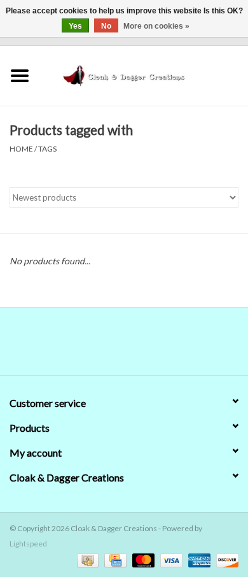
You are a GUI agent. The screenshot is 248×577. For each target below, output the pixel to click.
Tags (47, 148)
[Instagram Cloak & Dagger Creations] (146, 346)
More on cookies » (156, 26)
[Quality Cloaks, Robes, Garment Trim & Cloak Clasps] (143, 74)
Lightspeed (28, 543)
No (106, 26)
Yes (75, 26)
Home (21, 148)
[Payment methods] (86, 559)
